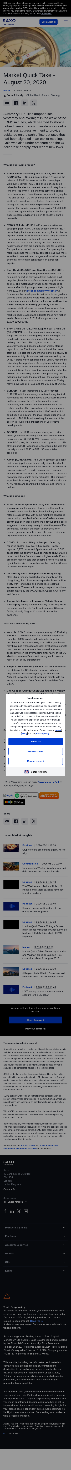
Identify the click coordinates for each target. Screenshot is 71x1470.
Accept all (35, 741)
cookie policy (28, 733)
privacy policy (50, 733)
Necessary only (36, 751)
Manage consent (35, 761)
